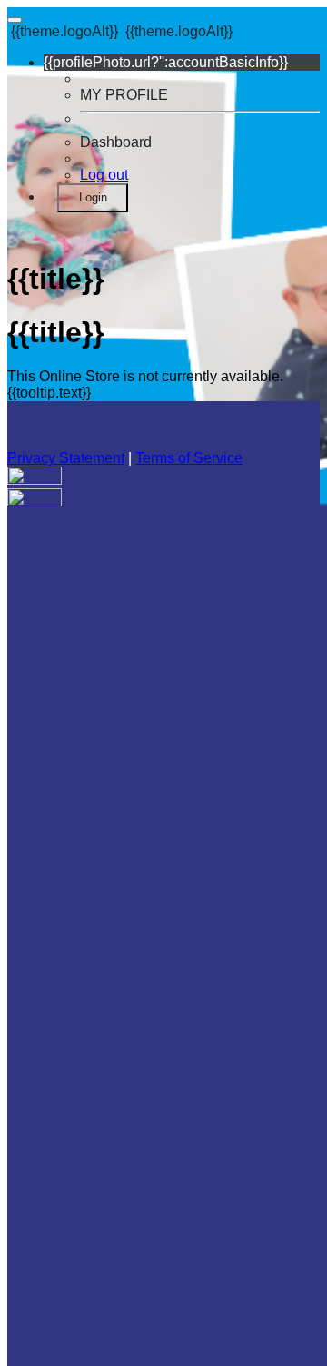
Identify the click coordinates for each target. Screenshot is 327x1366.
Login (93, 197)
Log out (104, 174)
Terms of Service (189, 458)
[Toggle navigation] (14, 20)
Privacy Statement (65, 458)
